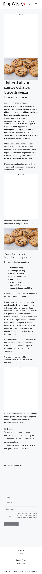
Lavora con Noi (21, 557)
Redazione (21, 563)
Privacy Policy (21, 560)
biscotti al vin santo (15, 432)
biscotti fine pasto (28, 436)
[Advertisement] (21, 36)
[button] (29, 4)
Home (21, 554)
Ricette (10, 429)
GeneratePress (32, 571)
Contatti (21, 550)
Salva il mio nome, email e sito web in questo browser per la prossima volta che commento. (27, 515)
